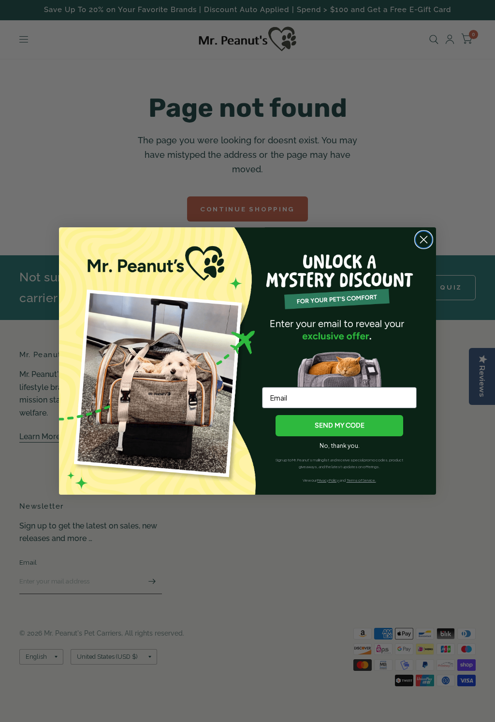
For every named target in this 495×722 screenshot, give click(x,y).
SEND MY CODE (339, 425)
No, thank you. (340, 445)
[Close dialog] (423, 239)
